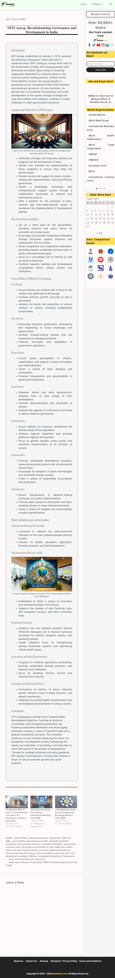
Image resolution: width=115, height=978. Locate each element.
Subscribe (100, 69)
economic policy (13, 847)
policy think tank (61, 853)
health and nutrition (63, 847)
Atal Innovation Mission (29, 844)
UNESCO (93, 159)
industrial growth (30, 850)
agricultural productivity (37, 841)
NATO (92, 171)
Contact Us (31, 961)
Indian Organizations (38, 838)
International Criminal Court (100, 179)
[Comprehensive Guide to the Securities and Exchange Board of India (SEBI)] (66, 802)
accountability (18, 841)
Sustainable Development (50, 856)
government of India (43, 847)
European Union (98, 165)
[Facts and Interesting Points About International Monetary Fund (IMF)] (41, 802)
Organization (55, 838)
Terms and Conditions (90, 961)
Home (84, 4)
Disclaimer (56, 961)
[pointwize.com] (8, 4)
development (70, 844)
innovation (44, 850)
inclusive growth (13, 850)
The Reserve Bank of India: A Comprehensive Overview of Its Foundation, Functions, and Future (16, 815)
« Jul (99, 233)
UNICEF (93, 154)
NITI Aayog (29, 853)
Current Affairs (20, 838)
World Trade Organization (100, 146)
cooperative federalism (51, 844)
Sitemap (44, 961)
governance (27, 847)
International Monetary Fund (100, 128)
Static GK (66, 838)
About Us (18, 961)
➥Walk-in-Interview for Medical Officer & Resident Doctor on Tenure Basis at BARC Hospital (101, 96)
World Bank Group (99, 120)
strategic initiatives (28, 856)
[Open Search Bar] (111, 4)
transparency (69, 856)
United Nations (97, 114)
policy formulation (44, 853)
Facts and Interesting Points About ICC (27, 859)
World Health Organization (100, 137)
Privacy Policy (70, 961)
